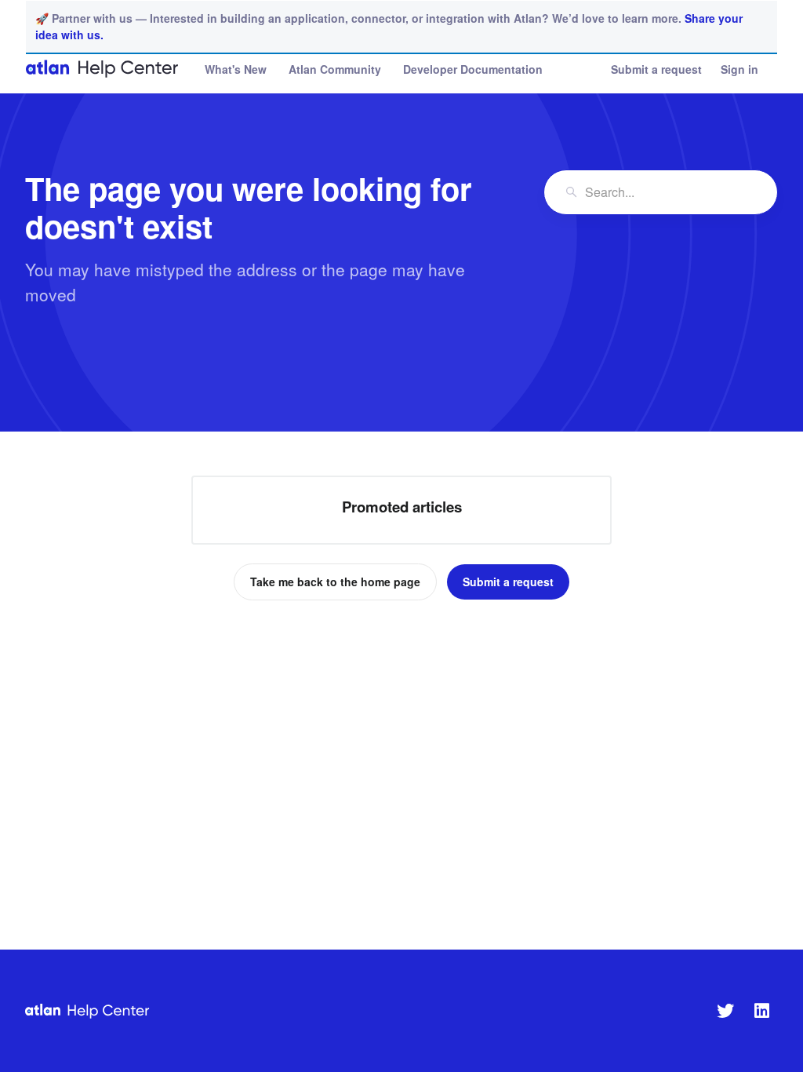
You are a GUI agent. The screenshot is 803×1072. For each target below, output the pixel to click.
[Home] (103, 69)
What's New (236, 69)
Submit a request (656, 69)
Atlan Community (335, 69)
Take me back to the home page (335, 581)
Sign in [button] (739, 69)
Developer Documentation (473, 69)
